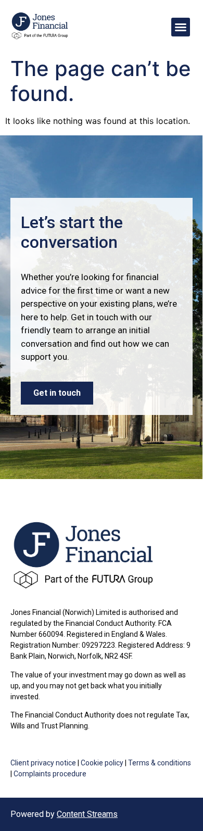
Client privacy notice (43, 763)
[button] (180, 27)
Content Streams (87, 814)
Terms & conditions (159, 763)
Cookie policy (102, 763)
